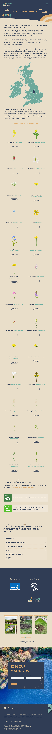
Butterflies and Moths (14, 554)
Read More (14, 146)
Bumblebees (10, 539)
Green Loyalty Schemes (10, 718)
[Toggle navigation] (47, 4)
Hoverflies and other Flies (15, 546)
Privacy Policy (26, 718)
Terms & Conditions (36, 718)
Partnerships (11, 716)
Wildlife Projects (23, 714)
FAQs (19, 718)
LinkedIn (5, 708)
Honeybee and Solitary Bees (16, 543)
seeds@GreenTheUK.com (15, 708)
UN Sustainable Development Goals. (22, 487)
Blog (5, 716)
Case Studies (32, 714)
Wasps (8, 558)
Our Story (15, 714)
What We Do (7, 714)
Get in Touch (29, 716)
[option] (11, 625)
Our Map (39, 714)
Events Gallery (20, 716)
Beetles (8, 550)
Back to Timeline (26, 642)
